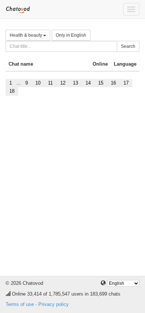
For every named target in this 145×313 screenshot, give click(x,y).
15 (100, 83)
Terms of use (20, 304)
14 (88, 83)
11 (50, 83)
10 (38, 83)
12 (62, 83)
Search (128, 46)
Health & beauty (26, 35)
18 (11, 91)
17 (126, 83)
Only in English (71, 35)
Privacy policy (53, 304)
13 (75, 83)
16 (113, 83)
